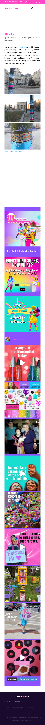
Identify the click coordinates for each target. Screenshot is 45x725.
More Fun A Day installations (15, 152)
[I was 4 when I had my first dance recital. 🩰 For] (22, 436)
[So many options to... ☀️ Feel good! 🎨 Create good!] (22, 400)
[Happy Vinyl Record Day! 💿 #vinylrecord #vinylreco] (22, 658)
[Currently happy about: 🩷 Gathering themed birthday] (22, 584)
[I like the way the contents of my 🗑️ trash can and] (22, 510)
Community (18, 701)
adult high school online (25, 251)
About (7, 701)
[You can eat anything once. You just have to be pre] (22, 547)
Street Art (33, 38)
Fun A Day (23, 47)
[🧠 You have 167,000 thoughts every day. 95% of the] (22, 363)
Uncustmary (22, 696)
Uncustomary (12, 38)
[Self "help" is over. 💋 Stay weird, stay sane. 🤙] (22, 473)
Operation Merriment (14, 707)
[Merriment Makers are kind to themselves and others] (22, 621)
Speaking (30, 707)
